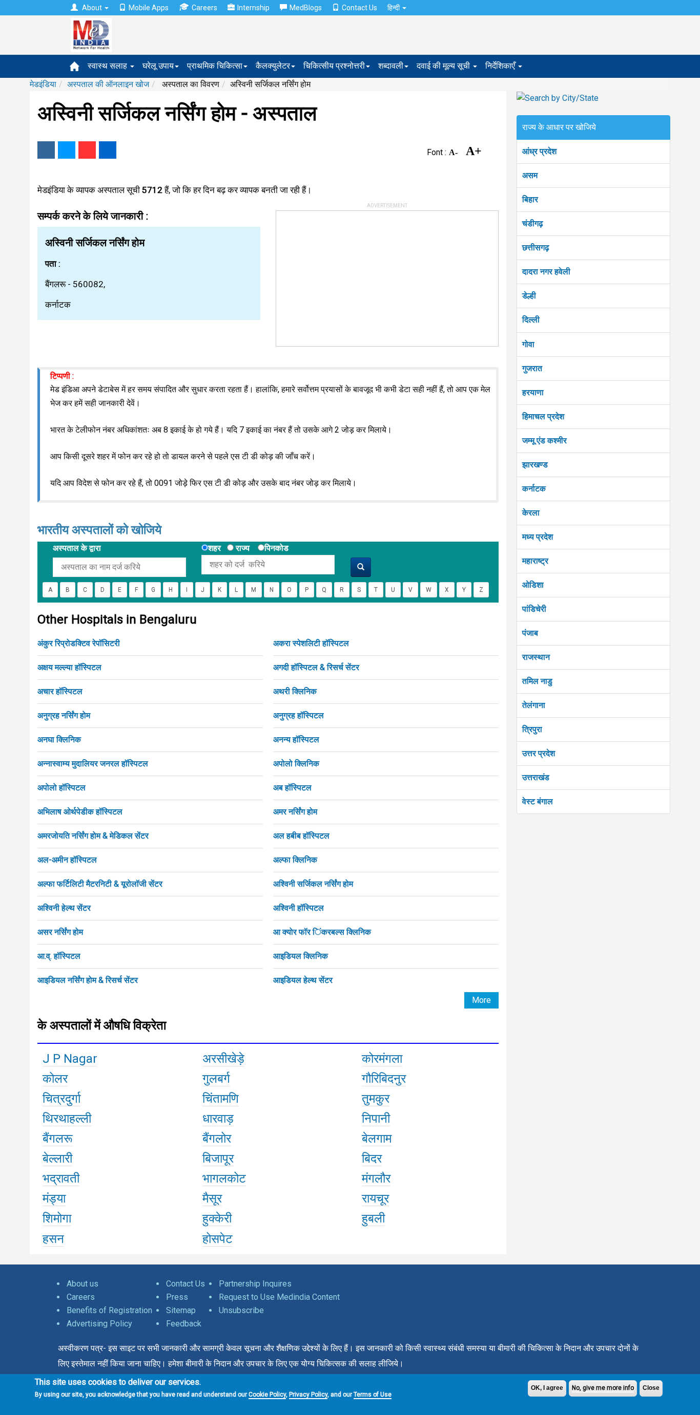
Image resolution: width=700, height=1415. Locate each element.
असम (530, 175)
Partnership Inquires (255, 1284)
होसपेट (217, 1239)
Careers (204, 8)
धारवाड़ (218, 1118)
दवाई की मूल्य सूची (444, 66)
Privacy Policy (308, 1394)
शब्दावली (390, 66)
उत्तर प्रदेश (538, 753)
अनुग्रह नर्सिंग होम (63, 715)
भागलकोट (224, 1178)
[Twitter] (66, 150)
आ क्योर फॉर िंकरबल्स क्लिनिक (322, 932)
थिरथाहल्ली (67, 1118)
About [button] (92, 8)
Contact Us (359, 8)
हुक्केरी (217, 1218)
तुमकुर (375, 1098)
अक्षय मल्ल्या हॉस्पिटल (69, 667)
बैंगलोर (216, 1138)
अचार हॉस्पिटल (60, 691)
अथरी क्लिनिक (295, 691)
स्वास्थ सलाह (108, 66)
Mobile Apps (149, 8)
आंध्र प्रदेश (539, 151)
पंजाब (530, 633)
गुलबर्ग (216, 1078)
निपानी (376, 1118)
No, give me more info (603, 1387)
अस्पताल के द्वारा (77, 548)
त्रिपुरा (532, 729)
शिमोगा (57, 1218)
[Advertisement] (353, 275)
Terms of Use (373, 1394)
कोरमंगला (382, 1059)
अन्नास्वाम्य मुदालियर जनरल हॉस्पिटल (92, 763)
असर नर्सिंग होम (60, 932)
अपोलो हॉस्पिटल (61, 787)
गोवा (528, 344)
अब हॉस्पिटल (292, 787)
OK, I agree (547, 1387)
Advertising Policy (99, 1323)
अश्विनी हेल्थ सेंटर (64, 908)
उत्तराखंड (535, 777)
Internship (253, 8)
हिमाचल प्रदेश (543, 416)
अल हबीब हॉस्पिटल (301, 836)
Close (651, 1387)
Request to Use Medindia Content (279, 1297)
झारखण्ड (535, 464)
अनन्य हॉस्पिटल (296, 739)
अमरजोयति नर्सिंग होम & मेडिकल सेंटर (93, 836)
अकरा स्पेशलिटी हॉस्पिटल (311, 643)
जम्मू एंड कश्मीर (544, 440)
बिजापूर (218, 1158)
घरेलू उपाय (158, 66)
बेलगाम (377, 1138)
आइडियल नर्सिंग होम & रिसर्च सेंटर (87, 980)
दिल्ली (531, 320)
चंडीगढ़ (532, 223)
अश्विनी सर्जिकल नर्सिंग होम (313, 884)
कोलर (55, 1078)
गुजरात (532, 368)
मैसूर (212, 1198)
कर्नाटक (534, 489)
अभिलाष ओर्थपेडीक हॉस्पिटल (79, 812)
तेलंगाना (533, 705)
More (481, 1000)
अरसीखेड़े (223, 1059)
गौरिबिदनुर (384, 1078)
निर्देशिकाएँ (501, 66)
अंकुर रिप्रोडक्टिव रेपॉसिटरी (78, 643)
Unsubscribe (241, 1310)
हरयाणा (533, 392)
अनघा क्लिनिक (59, 739)
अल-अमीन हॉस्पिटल (67, 860)
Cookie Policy (267, 1394)
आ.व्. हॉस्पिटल (58, 956)
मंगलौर (376, 1178)
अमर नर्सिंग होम (295, 812)
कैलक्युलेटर (273, 66)
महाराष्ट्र (535, 561)
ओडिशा (533, 585)
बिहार (530, 199)
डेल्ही (529, 296)
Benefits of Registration (109, 1310)
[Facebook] (46, 150)
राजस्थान (536, 657)
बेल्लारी (57, 1158)
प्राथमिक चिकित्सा (214, 66)
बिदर (372, 1158)
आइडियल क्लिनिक (300, 956)
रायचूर (375, 1198)
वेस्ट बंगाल (537, 801)
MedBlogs (306, 8)
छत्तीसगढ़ (535, 247)
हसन (53, 1239)
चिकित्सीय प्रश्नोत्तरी (334, 66)
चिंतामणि (220, 1098)
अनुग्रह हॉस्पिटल (298, 715)
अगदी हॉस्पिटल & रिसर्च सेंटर (316, 667)
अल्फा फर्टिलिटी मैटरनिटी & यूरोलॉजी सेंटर (99, 884)
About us (82, 1284)
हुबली (373, 1218)
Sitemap (181, 1310)
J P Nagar (70, 1059)
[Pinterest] (87, 150)
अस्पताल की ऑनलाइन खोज (108, 84)
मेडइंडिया (43, 84)
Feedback (183, 1323)
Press (177, 1297)
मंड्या (54, 1198)
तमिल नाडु (537, 681)
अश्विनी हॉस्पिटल (298, 908)
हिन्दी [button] (394, 8)
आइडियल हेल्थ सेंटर (303, 980)
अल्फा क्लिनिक (295, 860)
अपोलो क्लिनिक (296, 763)
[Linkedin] (107, 150)
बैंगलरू (58, 1138)
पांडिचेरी (534, 609)
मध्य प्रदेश (537, 537)
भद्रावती (61, 1178)
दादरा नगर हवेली (546, 271)
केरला (531, 513)
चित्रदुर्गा (61, 1098)
